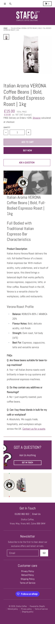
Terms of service (41, 609)
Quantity (7, 127)
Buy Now (27, 150)
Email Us (36, 514)
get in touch (27, 462)
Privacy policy (26, 609)
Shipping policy (27, 611)
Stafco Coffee (21, 606)
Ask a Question (27, 162)
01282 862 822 (22, 514)
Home (5, 28)
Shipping (36, 117)
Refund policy (13, 609)
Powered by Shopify (37, 606)
